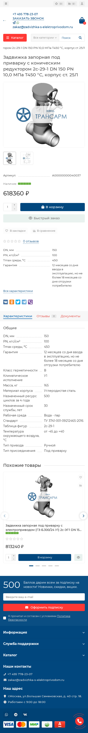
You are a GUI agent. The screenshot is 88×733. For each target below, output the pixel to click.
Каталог (10, 655)
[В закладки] (81, 477)
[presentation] (4, 516)
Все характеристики (18, 291)
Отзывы (46, 316)
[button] (31, 565)
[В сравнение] (81, 485)
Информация (15, 632)
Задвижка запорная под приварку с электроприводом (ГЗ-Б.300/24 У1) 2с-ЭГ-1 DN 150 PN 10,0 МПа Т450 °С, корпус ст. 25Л (43, 528)
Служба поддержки (21, 644)
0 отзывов (31, 241)
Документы (70, 316)
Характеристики (17, 316)
